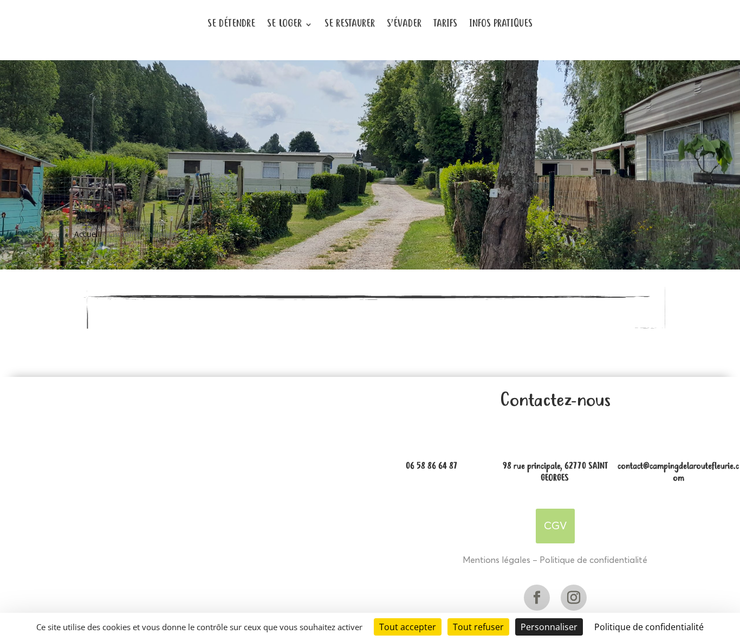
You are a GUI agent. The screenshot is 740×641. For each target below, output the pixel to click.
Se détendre (231, 24)
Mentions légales (496, 560)
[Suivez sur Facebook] (537, 598)
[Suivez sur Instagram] (574, 598)
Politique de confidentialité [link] (649, 627)
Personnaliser (549, 627)
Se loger (284, 24)
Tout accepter (407, 627)
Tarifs (445, 24)
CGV (555, 526)
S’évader (404, 24)
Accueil (87, 234)
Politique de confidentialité (593, 560)
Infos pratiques (501, 24)
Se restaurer (349, 24)
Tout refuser (478, 627)
